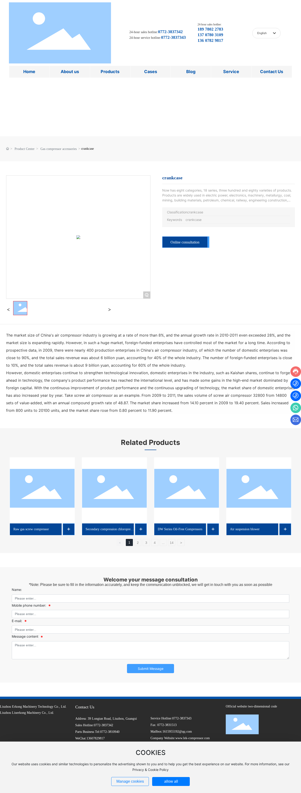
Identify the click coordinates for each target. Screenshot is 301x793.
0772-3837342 (103, 725)
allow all (171, 781)
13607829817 (96, 738)
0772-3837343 (181, 718)
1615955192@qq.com (177, 731)
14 (172, 543)
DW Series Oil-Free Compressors (180, 529)
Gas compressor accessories (58, 149)
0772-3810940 (109, 732)
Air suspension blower (245, 529)
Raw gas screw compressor (31, 529)
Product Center (25, 149)
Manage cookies (130, 781)
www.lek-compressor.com (192, 738)
